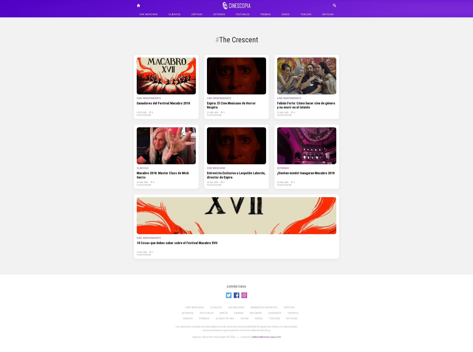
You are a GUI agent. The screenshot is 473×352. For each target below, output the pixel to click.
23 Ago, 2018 (213, 182)
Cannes (239, 313)
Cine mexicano (148, 14)
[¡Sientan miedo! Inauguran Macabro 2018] (306, 146)
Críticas (197, 14)
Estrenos (219, 14)
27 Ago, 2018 (213, 112)
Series (286, 14)
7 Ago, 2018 (142, 252)
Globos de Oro (225, 318)
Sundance (274, 313)
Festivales (243, 14)
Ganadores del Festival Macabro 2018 (163, 103)
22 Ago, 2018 (283, 182)
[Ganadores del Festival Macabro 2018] (166, 76)
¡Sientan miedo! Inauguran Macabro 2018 (306, 173)
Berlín (224, 313)
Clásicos (175, 14)
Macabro (256, 313)
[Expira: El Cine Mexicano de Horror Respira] (236, 76)
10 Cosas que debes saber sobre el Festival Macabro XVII (177, 243)
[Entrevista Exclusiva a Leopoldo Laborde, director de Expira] (236, 146)
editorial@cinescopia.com (266, 336)
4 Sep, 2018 (142, 112)
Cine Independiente (149, 98)
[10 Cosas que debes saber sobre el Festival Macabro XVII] (236, 215)
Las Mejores (236, 307)
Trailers (306, 14)
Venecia (188, 318)
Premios (266, 14)
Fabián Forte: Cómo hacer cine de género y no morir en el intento (306, 105)
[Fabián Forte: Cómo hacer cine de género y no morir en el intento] (306, 76)
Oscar (245, 318)
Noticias (328, 14)
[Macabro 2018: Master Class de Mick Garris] (166, 146)
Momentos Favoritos (264, 307)
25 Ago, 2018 (143, 182)
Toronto (293, 313)
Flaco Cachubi (144, 115)
